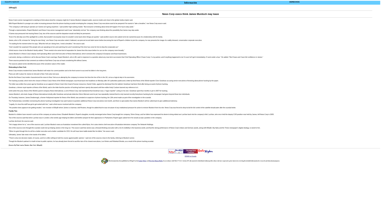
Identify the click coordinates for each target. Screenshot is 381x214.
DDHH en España (190, 156)
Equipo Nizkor (142, 161)
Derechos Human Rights (156, 161)
